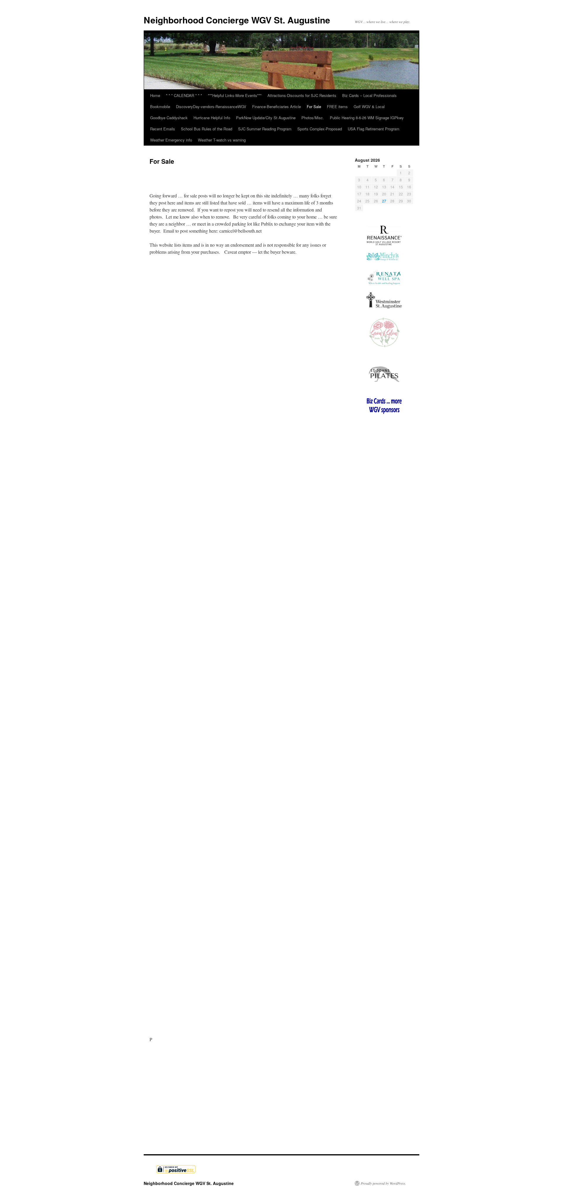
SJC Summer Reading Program (264, 129)
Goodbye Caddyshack (169, 117)
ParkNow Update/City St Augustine (266, 117)
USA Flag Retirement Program (373, 129)
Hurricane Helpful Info (212, 117)
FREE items (337, 106)
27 (384, 200)
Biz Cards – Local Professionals (369, 95)
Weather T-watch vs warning (222, 140)
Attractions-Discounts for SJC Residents (301, 95)
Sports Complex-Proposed (319, 129)
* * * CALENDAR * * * (184, 95)
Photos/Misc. (312, 117)
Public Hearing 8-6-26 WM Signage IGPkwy (367, 117)
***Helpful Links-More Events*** (235, 95)
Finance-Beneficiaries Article (276, 106)
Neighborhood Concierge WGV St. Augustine (237, 19)
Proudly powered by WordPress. (383, 1183)
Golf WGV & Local (369, 106)
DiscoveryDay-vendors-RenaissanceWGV (211, 106)
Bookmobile (160, 106)
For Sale (314, 106)
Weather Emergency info (171, 140)
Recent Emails (162, 129)
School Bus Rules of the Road (206, 129)
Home (155, 95)
